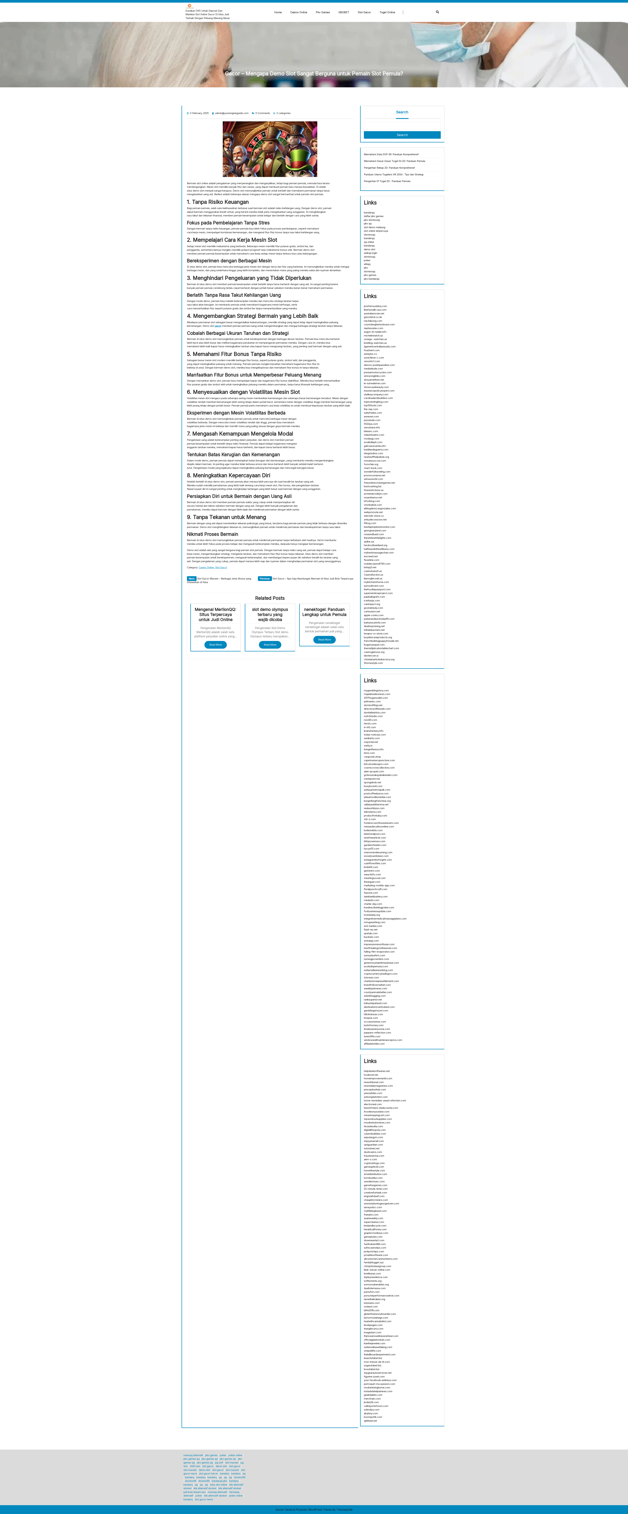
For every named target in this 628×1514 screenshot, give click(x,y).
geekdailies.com (373, 1394)
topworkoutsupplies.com (378, 1118)
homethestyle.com (374, 1170)
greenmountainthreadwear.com (381, 962)
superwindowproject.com (378, 593)
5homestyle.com (373, 663)
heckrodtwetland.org (375, 545)
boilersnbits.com (373, 830)
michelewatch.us (373, 335)
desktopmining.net (374, 626)
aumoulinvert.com (374, 585)
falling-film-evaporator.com (379, 951)
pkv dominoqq (372, 219)
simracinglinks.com (374, 375)
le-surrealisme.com (375, 383)
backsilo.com (371, 936)
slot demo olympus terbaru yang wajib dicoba (270, 614)
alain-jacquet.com (374, 771)
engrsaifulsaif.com (374, 1196)
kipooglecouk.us (373, 578)
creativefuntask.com (375, 1192)
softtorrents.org (373, 1280)
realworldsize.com (374, 808)
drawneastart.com (374, 1240)
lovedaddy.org (372, 914)
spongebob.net (372, 782)
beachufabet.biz (373, 1358)
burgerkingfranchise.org (377, 800)
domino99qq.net (373, 705)
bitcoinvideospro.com (376, 764)
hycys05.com (371, 848)
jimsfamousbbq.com (375, 306)
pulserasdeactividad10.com (379, 618)
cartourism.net (372, 611)
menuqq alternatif (193, 1455)
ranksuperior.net (373, 999)
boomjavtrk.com (373, 1416)
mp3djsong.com (373, 320)
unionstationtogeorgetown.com (381, 1203)
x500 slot (195, 1466)
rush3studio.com (373, 716)
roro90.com (370, 719)
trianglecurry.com (373, 1328)
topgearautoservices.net (378, 1372)
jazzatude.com (372, 420)
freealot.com (371, 1214)
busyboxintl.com (373, 786)
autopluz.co (370, 353)
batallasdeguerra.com (376, 449)
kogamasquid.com (374, 644)
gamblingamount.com (376, 1010)
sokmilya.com (371, 1409)
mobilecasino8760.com (377, 563)
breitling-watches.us (375, 342)
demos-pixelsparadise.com (379, 365)
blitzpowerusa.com (374, 841)
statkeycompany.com (376, 394)
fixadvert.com (372, 350)
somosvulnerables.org (376, 1284)
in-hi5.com (370, 727)
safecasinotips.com (375, 1247)
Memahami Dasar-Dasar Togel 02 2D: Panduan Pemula (394, 161)
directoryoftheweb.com (377, 708)
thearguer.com (372, 881)
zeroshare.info (372, 427)
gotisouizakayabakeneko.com (380, 775)
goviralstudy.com (373, 607)
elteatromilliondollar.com (377, 797)
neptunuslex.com (373, 328)
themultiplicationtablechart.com (381, 648)
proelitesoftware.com (376, 1255)
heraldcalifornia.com (375, 1229)
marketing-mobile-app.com (379, 885)
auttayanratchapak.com (377, 789)
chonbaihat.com (373, 504)
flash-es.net (370, 929)
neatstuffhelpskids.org (376, 456)
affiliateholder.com (374, 1043)
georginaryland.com (375, 530)
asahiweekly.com (373, 1218)
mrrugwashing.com (374, 922)
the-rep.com (371, 409)
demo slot (369, 249)
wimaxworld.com (373, 479)
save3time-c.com (374, 357)
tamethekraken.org (374, 1299)
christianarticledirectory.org (379, 659)
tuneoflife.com (372, 1036)
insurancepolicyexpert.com (379, 390)
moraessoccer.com (375, 460)
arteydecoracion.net (375, 519)
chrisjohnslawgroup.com (377, 1266)
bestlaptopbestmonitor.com (379, 526)
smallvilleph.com (373, 442)
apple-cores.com (374, 615)
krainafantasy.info (374, 730)
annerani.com (371, 416)
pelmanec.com (372, 701)
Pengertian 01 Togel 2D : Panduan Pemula (387, 181)
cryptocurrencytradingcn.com (380, 973)
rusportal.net (371, 742)
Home (278, 12)
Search (402, 112)
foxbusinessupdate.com (377, 911)
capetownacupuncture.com (379, 760)
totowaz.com (371, 977)
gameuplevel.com (374, 1166)
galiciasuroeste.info (375, 445)
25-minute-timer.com (376, 1188)
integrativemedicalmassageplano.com (385, 918)
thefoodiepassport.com (377, 589)
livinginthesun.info (374, 749)
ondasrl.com (371, 1306)
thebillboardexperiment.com (379, 1354)
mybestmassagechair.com (379, 552)
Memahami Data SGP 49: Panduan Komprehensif (391, 154)
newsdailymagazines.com (378, 1085)
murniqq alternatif (217, 1492)
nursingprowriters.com (376, 959)
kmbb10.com (371, 867)
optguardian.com (373, 1144)
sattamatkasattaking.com (378, 1347)
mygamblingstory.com (376, 690)
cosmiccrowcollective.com (379, 767)
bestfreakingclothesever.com (380, 948)
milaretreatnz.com (374, 434)
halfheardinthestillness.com (379, 549)
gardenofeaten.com (375, 845)
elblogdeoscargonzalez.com (380, 508)
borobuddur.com (373, 1177)
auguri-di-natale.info (375, 331)
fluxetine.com (371, 559)
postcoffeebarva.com (376, 793)
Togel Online (387, 12)
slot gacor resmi (204, 1499)
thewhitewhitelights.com (377, 537)
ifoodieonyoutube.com (376, 1111)
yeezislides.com (373, 1093)
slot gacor (208, 1466)
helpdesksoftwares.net (377, 1071)
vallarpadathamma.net (376, 804)
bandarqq (369, 212)
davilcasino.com (373, 1152)
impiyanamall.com (374, 1141)
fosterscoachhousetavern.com (381, 822)
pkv (366, 267)
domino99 (239, 1477)
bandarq (224, 1473)
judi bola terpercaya (194, 1492)
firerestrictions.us (374, 490)
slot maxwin (231, 1462)
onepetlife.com (372, 1350)
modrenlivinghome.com (377, 1387)
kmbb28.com (371, 1402)
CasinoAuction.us (373, 574)
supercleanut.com (374, 1222)
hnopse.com (371, 1017)
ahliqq (367, 264)
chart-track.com (373, 468)
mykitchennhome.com (376, 582)
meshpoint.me (372, 778)
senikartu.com (372, 738)
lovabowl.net (371, 1074)
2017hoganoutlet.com (376, 697)
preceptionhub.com (375, 1089)
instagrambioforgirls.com (378, 859)
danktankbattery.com (376, 896)
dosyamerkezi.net (374, 379)
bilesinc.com (371, 431)
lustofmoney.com (374, 1025)
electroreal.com (373, 1104)
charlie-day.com (373, 903)
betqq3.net (370, 567)
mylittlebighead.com (375, 1210)
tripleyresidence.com (376, 1277)
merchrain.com (372, 1398)
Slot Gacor (364, 12)
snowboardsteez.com (376, 856)
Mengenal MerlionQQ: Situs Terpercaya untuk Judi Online (215, 614)
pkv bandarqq (371, 278)
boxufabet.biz (371, 1369)
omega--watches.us (375, 339)
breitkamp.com (372, 1273)
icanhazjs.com (372, 600)
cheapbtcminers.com (376, 1199)
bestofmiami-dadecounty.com (381, 1107)
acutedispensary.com (376, 966)
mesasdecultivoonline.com (379, 826)
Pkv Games (323, 12)
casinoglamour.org (374, 652)
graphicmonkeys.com (376, 1232)
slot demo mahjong (374, 227)
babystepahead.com (375, 1003)
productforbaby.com (375, 815)
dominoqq (369, 234)
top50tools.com (373, 405)
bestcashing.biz (373, 486)
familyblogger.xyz (374, 1262)
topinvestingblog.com (376, 401)
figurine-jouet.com (374, 1376)
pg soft (219, 1462)
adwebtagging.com (375, 995)
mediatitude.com (373, 368)
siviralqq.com (371, 940)
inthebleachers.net (374, 629)
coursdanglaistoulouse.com (379, 324)
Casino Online (298, 12)
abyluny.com (371, 1413)
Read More (215, 644)
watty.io (368, 745)
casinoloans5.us (373, 571)
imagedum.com (372, 1332)
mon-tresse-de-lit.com (377, 1361)
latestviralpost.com (374, 833)
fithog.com (370, 523)
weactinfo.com (372, 874)
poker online (235, 1455)
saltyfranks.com (373, 412)
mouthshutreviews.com (377, 1122)
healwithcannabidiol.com (377, 1321)
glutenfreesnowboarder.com (380, 1313)
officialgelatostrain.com (377, 1339)
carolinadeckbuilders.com (378, 398)
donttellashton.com (374, 712)
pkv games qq (191, 1458)
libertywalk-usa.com (375, 309)
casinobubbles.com (375, 1133)
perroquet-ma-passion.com (379, 1383)
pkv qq (368, 223)
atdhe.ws (369, 541)
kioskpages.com (373, 1325)
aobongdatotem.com (376, 1096)
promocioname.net (374, 475)
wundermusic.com (374, 1181)
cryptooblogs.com (374, 1163)
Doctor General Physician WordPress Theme (303, 1509)
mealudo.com (371, 900)
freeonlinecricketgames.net (379, 482)
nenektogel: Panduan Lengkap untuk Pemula (324, 612)
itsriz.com (369, 752)
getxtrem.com (372, 870)
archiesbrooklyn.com (375, 493)
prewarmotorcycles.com (378, 372)
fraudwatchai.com (374, 1155)
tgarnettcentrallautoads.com (380, 346)
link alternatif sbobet (205, 1488)
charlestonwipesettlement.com (381, 981)
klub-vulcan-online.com (377, 1269)
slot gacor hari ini (208, 1473)
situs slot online (218, 1484)
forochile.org (371, 464)
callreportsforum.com (376, 1406)
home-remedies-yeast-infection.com (385, 1100)
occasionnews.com (375, 1021)
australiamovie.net (374, 313)
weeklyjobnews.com (375, 988)
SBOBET (343, 12)
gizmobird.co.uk (373, 317)
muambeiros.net (373, 497)
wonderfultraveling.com (377, 471)
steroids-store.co (374, 515)
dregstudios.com (373, 453)
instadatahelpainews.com (378, 1391)
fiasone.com (371, 892)
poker (367, 260)
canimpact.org (372, 604)
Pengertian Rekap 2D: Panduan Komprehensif (389, 167)
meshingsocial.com (375, 878)
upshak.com (371, 933)
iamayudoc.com (373, 1207)
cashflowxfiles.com (375, 863)
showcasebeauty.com (376, 387)
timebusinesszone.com (377, 1029)
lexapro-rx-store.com (376, 633)
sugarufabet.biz (372, 1365)
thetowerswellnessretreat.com (381, 1336)
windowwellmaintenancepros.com (383, 1039)
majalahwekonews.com (377, 694)
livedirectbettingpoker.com (379, 907)
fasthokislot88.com (375, 1244)
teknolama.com (372, 811)
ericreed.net (371, 556)
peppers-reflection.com (377, 1032)
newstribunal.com (374, 1082)
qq (244, 1473)
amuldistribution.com (375, 1174)
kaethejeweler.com (374, 1343)
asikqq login (370, 252)
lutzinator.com (372, 1302)
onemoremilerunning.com (378, 852)
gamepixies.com (373, 1236)
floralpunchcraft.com (375, 889)
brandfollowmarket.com (377, 984)
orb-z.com (370, 819)
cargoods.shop (372, 756)
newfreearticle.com (375, 837)
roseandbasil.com (374, 534)
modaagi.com (371, 438)
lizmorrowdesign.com (376, 1317)
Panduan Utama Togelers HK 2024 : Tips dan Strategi (393, 174)
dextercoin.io (371, 655)
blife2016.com (371, 1310)
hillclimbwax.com (373, 1014)
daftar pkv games (374, 216)
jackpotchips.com (374, 1251)
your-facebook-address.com (380, 1380)
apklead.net (370, 1420)
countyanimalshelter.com (378, 992)
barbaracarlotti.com (375, 622)
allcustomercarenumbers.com (381, 1258)
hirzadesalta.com (373, 1126)
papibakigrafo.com (374, 596)
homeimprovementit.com (378, 1078)
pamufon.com (372, 1291)
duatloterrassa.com (375, 1288)
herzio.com (370, 723)
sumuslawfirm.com (374, 955)
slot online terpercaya (376, 230)
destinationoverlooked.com (379, 1006)
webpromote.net (373, 512)
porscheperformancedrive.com (381, 1295)
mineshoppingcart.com (377, 1115)
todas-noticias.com (375, 734)
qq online (369, 242)
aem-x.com (370, 1159)
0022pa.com (371, 423)
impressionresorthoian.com (379, 944)
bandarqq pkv (219, 1480)
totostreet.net (371, 1148)
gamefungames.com (375, 1185)
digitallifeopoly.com (375, 1129)
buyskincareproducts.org (378, 637)
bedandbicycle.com (375, 1225)
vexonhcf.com (372, 361)
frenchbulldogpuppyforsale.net (381, 640)
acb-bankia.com (373, 926)
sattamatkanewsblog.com (378, 970)
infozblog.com (372, 501)
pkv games (370, 275)
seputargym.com (373, 1137)
